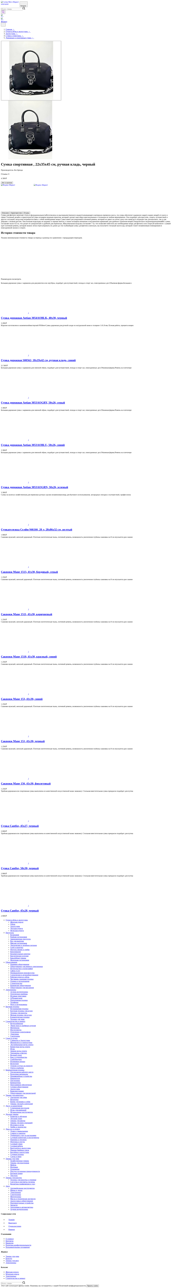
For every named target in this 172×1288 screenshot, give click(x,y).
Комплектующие (17, 1091)
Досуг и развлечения (14, 1106)
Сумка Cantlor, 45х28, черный (20, 910)
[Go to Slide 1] (31, 71)
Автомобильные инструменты (22, 1188)
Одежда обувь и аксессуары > (18, 31)
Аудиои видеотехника (19, 992)
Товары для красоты (14, 1178)
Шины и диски (16, 1190)
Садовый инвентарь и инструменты (24, 1138)
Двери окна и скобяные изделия (23, 1026)
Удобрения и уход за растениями (23, 1135)
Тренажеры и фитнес (18, 1053)
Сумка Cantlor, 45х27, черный (20, 825)
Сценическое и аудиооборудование (24, 975)
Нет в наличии (7, 183)
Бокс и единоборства (18, 1057)
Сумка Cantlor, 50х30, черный (20, 868)
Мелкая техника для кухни (21, 1015)
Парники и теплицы (18, 1140)
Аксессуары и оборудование (21, 1201)
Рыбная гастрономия (18, 937)
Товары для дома (12, 1159)
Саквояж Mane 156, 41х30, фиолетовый (26, 783)
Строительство (16, 983)
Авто (8, 1186)
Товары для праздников (19, 1163)
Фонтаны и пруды (17, 1142)
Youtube (11, 1220)
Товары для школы (17, 1121)
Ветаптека (14, 1100)
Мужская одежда (17, 931)
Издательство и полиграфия (21, 969)
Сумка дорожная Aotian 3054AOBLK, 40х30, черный (34, 317)
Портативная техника (19, 1000)
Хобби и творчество (18, 1127)
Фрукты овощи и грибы (19, 950)
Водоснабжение (16, 1023)
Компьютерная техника (15, 1070)
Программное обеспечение (21, 1085)
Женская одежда (16, 922)
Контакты (9, 1241)
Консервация (15, 952)
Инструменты (15, 1030)
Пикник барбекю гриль (19, 1150)
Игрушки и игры (17, 1125)
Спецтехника (15, 1195)
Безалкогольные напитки (20, 954)
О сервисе (10, 1239)
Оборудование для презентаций (23, 1093)
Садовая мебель (16, 1146)
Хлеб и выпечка (16, 947)
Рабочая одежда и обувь (19, 977)
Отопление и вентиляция (20, 1032)
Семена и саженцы (17, 1133)
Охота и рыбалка (17, 1068)
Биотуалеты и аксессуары (20, 1148)
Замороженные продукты (20, 939)
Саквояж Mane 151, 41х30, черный (23, 741)
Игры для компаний (18, 1110)
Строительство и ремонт (15, 1021)
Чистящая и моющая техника (21, 979)
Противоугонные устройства (21, 1203)
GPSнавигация (16, 998)
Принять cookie (92, 1286)
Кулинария (14, 935)
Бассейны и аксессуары (19, 1152)
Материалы (14, 1028)
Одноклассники (14, 1226)
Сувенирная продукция (19, 1108)
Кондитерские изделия (19, 956)
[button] (86, 130)
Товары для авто (12, 1261)
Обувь (12, 924)
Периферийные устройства (21, 1076)
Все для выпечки (17, 941)
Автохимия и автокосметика (21, 1207)
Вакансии (9, 1243)
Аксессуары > (12, 34)
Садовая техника (17, 1154)
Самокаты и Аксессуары (20, 1040)
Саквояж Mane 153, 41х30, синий (22, 698)
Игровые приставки (18, 996)
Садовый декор (16, 1144)
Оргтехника (15, 1081)
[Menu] (3, 25)
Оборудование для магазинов (22, 988)
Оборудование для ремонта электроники (26, 966)
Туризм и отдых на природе (21, 1066)
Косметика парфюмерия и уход (22, 1184)
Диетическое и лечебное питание (23, 945)
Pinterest (11, 1230)
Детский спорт (16, 1119)
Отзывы (26, 213)
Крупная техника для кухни (21, 1011)
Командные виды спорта (20, 1047)
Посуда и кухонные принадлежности (25, 1171)
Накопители (15, 1078)
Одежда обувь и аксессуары (17, 920)
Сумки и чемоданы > (15, 36)
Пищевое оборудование (19, 964)
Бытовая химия (16, 1173)
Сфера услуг (15, 971)
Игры (12, 1049)
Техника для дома (17, 1019)
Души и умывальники (19, 1131)
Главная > (10, 29)
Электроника (11, 990)
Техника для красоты (18, 1013)
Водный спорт (16, 1055)
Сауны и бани (15, 1157)
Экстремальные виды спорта (21, 1045)
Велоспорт (14, 1064)
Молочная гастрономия (19, 960)
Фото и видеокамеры (18, 1004)
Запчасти (14, 1205)
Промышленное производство (22, 973)
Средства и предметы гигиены (22, 1182)
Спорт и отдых (12, 1038)
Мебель (13, 1165)
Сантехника (15, 1036)
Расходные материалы (19, 1074)
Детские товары (12, 1114)
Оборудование (11, 962)
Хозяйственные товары (19, 1161)
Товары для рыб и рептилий (21, 1104)
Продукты (10, 933)
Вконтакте (12, 1223)
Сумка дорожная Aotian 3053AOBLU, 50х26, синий (33, 444)
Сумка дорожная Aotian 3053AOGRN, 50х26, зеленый (34, 487)
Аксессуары (15, 926)
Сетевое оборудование (19, 1087)
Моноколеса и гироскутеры (21, 1042)
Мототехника (15, 1197)
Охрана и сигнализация (19, 981)
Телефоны (14, 1002)
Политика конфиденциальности (18, 1245)
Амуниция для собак (18, 1097)
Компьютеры (15, 1083)
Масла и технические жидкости (23, 1199)
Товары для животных (15, 1095)
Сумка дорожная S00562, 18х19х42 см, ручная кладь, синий (38, 360)
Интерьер (14, 1167)
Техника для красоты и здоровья (23, 1180)
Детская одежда (16, 928)
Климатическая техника (19, 1017)
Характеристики (16, 213)
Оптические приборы (19, 994)
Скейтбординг (16, 1059)
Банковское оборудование (20, 985)
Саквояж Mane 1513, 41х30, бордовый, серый (29, 571)
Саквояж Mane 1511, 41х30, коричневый (26, 614)
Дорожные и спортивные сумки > (20, 38)
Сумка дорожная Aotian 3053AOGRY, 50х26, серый (33, 402)
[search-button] (3, 12)
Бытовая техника (12, 1007)
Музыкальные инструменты (21, 1112)
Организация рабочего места (21, 1072)
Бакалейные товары (18, 958)
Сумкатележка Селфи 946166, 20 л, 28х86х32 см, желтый (36, 529)
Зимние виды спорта (18, 1051)
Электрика (14, 1034)
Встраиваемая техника (19, 1009)
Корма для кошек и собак (20, 1102)
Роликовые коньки (17, 1062)
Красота (9, 1258)
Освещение (14, 1169)
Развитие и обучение (18, 1116)
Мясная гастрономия (18, 943)
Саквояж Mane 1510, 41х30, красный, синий (29, 656)
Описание (5, 213)
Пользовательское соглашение (18, 1247)
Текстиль (14, 1176)
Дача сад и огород (13, 1129)
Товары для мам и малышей (21, 1123)
